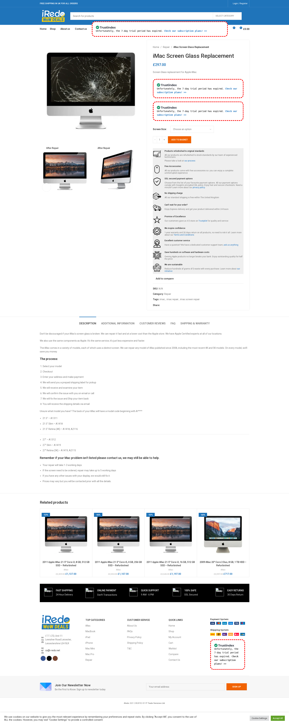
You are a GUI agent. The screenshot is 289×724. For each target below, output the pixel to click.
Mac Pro (89, 654)
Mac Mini (90, 648)
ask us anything (231, 245)
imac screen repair (190, 299)
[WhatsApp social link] (174, 305)
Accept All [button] (278, 718)
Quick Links (176, 620)
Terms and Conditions (184, 235)
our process (189, 161)
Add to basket (179, 139)
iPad (87, 637)
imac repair (172, 299)
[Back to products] (237, 47)
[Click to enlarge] (46, 187)
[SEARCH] (245, 16)
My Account (175, 637)
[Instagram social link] (224, 3)
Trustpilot (203, 221)
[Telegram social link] (178, 305)
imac (162, 299)
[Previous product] (233, 47)
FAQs (130, 631)
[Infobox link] (58, 592)
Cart (171, 643)
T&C (129, 648)
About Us (132, 625)
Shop (171, 631)
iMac (66, 569)
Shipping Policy (135, 643)
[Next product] (241, 47)
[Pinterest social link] (170, 305)
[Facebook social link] (215, 3)
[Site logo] (53, 15)
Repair (166, 47)
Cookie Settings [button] (259, 718)
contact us (114, 458)
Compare (173, 654)
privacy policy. (199, 187)
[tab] (87, 322)
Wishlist (173, 648)
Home (156, 47)
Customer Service (138, 620)
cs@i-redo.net (52, 650)
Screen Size (159, 129)
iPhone (89, 643)
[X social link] (220, 3)
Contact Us (174, 660)
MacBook (90, 631)
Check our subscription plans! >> (185, 31)
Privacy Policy (134, 637)
